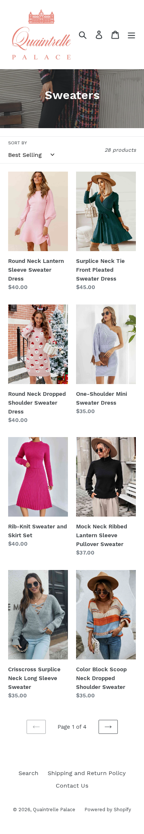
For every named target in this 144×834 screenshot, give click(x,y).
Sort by (17, 142)
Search (28, 773)
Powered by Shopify (108, 809)
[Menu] (131, 34)
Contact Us (72, 785)
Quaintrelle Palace (54, 809)
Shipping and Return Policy (87, 773)
